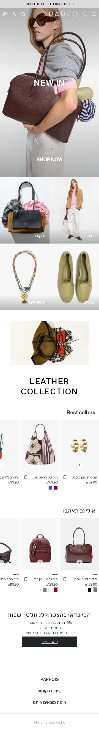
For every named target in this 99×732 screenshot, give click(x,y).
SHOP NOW (49, 159)
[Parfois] (68, 14)
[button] (65, 477)
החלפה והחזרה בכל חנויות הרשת (49, 4)
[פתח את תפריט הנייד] (93, 13)
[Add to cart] (79, 465)
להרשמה (50, 642)
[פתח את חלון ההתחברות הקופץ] (14, 14)
